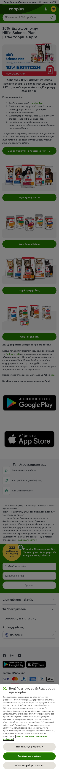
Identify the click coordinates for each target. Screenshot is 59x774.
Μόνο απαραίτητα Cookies (29, 765)
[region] (29, 728)
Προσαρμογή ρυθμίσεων (29, 746)
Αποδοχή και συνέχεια (29, 756)
